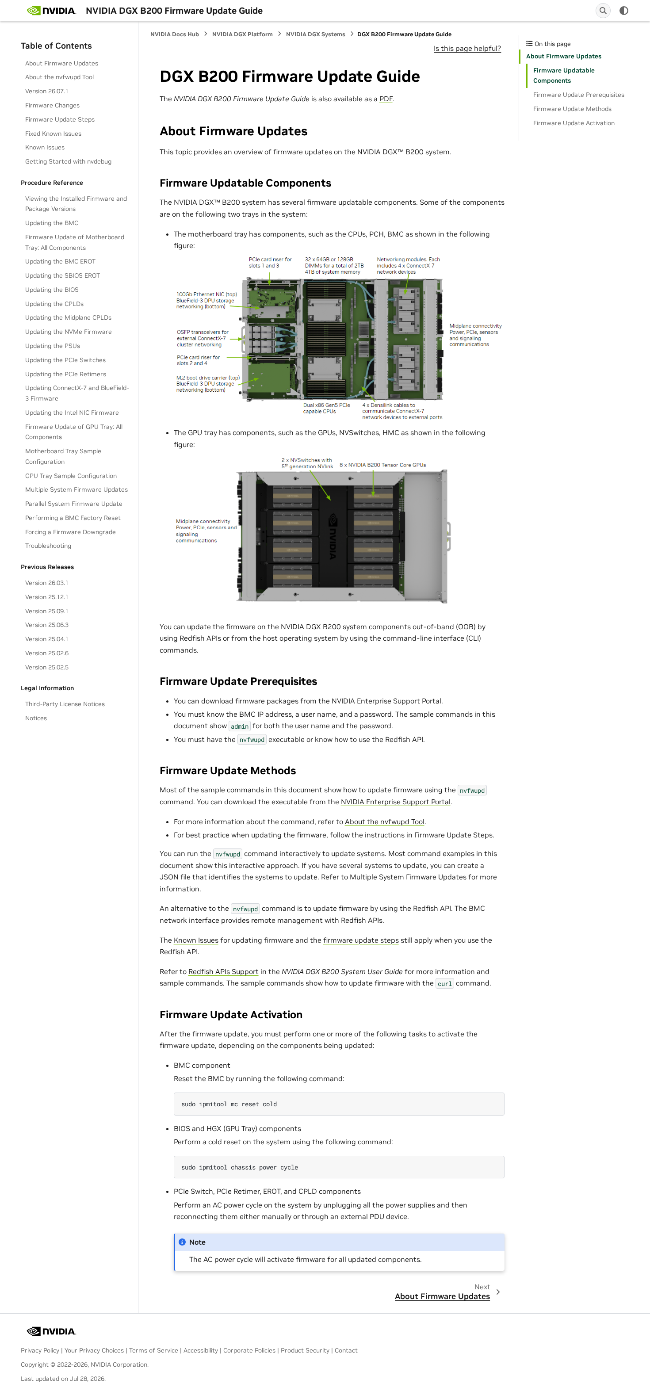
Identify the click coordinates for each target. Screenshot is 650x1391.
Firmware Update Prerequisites (578, 95)
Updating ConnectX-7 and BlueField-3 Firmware (77, 393)
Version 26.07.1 (47, 91)
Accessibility (201, 1350)
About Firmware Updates (61, 63)
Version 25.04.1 (47, 639)
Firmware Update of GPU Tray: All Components (73, 432)
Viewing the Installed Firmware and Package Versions (76, 204)
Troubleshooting (48, 546)
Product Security (305, 1350)
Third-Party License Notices (65, 704)
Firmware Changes (52, 105)
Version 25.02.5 (47, 667)
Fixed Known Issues (53, 134)
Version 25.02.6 (47, 653)
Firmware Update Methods (572, 109)
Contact (346, 1350)
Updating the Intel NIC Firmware (72, 413)
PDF (386, 98)
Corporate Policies (249, 1350)
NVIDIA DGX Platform (242, 34)
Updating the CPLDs (54, 304)
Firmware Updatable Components (564, 75)
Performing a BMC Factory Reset (73, 518)
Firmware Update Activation (574, 123)
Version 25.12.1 (47, 597)
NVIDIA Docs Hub (174, 34)
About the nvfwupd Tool (59, 77)
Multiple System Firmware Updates (76, 489)
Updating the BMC (51, 223)
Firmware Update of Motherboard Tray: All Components (74, 242)
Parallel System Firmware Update (73, 504)
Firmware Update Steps (60, 119)
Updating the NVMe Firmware (68, 332)
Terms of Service (153, 1350)
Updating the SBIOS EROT (62, 275)
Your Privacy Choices (94, 1350)
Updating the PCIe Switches (65, 360)
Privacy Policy (40, 1350)
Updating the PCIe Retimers (65, 374)
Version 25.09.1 (47, 611)
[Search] (603, 10)
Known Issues (45, 147)
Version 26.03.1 (47, 583)
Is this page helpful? (467, 48)
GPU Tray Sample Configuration (71, 476)
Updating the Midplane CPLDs (68, 317)
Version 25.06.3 (47, 625)
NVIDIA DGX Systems (315, 34)
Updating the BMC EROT (60, 261)
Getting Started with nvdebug (68, 161)
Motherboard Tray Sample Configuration (63, 456)
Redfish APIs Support (223, 971)
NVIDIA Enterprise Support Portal (386, 700)
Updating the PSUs (52, 346)
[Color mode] (624, 10)
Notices (36, 718)
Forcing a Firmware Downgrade (70, 532)
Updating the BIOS (52, 290)
